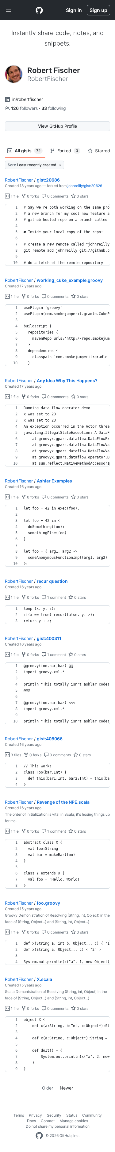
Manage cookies (73, 1120)
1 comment (56, 597)
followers (25, 108)
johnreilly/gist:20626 (84, 185)
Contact (48, 1120)
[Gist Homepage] (39, 10)
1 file (14, 196)
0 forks (32, 196)
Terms (18, 1115)
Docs (31, 1120)
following (53, 108)
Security (54, 1115)
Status (71, 1115)
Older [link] (47, 1087)
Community (92, 1115)
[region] (57, 235)
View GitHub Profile (57, 126)
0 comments (57, 196)
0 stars (82, 196)
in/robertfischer (27, 99)
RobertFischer (19, 179)
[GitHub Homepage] (39, 1136)
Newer (66, 1087)
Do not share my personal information (58, 1126)
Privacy (35, 1115)
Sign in (74, 10)
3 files (15, 755)
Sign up (98, 10)
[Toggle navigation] (8, 10)
